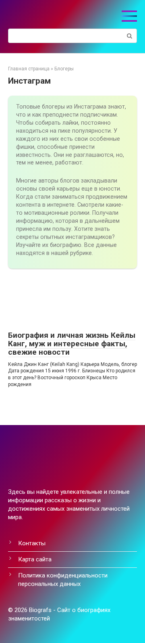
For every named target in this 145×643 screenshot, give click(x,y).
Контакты (32, 543)
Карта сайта (35, 559)
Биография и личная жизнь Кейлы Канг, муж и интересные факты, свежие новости (71, 344)
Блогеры (64, 69)
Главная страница (29, 69)
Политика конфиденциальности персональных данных (63, 580)
